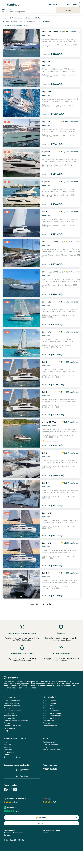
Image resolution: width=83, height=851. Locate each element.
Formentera (9, 752)
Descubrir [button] (53, 4)
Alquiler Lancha (49, 701)
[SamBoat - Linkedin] (15, 789)
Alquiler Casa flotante (52, 716)
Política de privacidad (51, 830)
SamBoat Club (10, 718)
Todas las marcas (50, 726)
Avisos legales (9, 830)
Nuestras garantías (12, 706)
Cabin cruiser (48, 721)
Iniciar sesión (72, 4)
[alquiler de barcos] (11, 4)
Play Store (23, 776)
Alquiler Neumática (51, 703)
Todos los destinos (12, 757)
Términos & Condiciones (13, 833)
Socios (45, 833)
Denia (6, 755)
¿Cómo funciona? (50, 745)
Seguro (7, 708)
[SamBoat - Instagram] (10, 789)
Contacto (47, 747)
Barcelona (8, 750)
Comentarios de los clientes (16, 721)
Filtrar (68, 10)
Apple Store (24, 770)
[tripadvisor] (10, 807)
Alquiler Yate (48, 706)
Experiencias (9, 728)
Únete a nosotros (11, 703)
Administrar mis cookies (53, 750)
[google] (47, 798)
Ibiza (6, 742)
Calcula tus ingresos (12, 711)
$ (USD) (41, 823)
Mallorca (7, 745)
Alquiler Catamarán (51, 711)
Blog (6, 731)
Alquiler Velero (49, 708)
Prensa (7, 723)
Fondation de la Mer (12, 726)
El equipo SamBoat (12, 701)
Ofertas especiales (51, 723)
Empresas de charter (12, 713)
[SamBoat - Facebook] (6, 789)
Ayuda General (49, 742)
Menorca (7, 747)
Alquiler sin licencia (51, 718)
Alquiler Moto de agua (52, 713)
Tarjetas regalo (10, 716)
